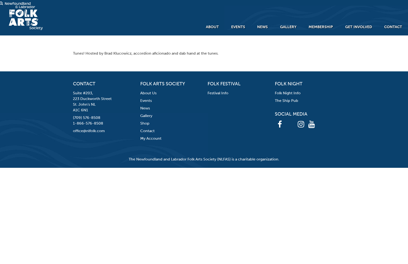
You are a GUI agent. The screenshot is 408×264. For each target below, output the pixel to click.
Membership (321, 27)
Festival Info (218, 93)
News (262, 27)
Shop (144, 123)
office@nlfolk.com (89, 131)
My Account (151, 138)
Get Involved (358, 27)
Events (238, 27)
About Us (148, 93)
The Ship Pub (286, 100)
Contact (393, 27)
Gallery (288, 27)
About (212, 27)
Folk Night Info (288, 93)
